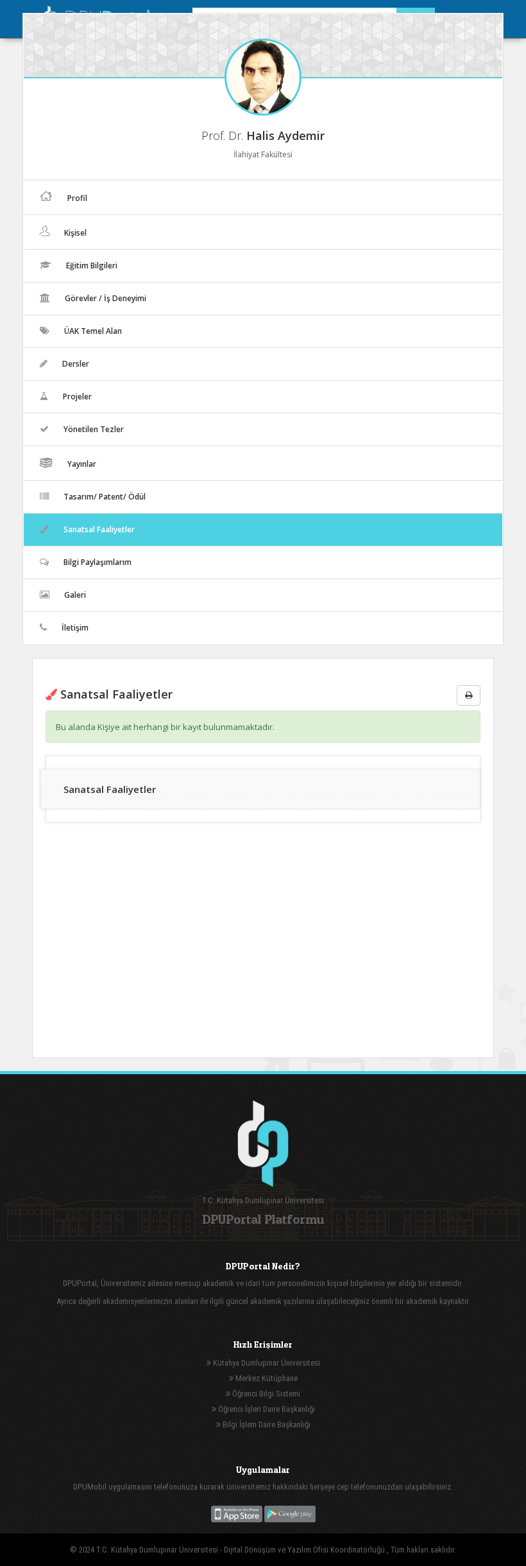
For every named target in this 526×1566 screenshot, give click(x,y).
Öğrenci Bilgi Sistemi (265, 1393)
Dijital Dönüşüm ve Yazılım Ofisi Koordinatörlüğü (305, 1549)
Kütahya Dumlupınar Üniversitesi (265, 1363)
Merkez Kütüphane (265, 1378)
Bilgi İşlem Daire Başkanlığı (265, 1424)
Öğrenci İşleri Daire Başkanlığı (265, 1409)
